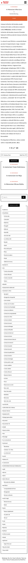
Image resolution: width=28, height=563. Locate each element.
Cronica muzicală (8, 278)
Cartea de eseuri (8, 323)
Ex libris (6, 378)
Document (4, 420)
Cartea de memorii (8, 342)
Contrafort (6, 219)
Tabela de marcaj (8, 261)
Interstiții (6, 232)
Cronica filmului (8, 274)
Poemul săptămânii (8, 511)
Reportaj (4, 527)
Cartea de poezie (8, 346)
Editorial (6, 229)
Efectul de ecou (7, 501)
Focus (5, 381)
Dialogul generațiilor (7, 417)
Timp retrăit (5, 550)
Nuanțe (5, 242)
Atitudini (4, 284)
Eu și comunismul (6, 440)
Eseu (3, 433)
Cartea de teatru (8, 355)
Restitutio (6, 394)
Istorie (3, 475)
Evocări (4, 456)
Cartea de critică (8, 316)
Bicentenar (6, 446)
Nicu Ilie (10, 558)
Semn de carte (7, 401)
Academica (5, 209)
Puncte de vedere (8, 255)
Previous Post (7, 155)
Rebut (5, 505)
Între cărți (6, 388)
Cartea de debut (8, 320)
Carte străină (7, 300)
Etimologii (4, 436)
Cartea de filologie (8, 326)
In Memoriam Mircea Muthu (14, 184)
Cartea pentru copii (8, 362)
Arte (3, 268)
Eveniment (5, 443)
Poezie (4, 508)
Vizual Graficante (16, 558)
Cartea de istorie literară (10, 339)
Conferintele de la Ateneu (8, 407)
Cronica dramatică (8, 271)
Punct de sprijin (7, 391)
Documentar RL (6, 423)
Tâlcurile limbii (6, 547)
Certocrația (6, 216)
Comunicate (5, 404)
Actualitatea (5, 213)
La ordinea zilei (7, 239)
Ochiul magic (5, 498)
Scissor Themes (6, 559)
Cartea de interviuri (8, 333)
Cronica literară (8, 372)
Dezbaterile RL (5, 414)
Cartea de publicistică (9, 352)
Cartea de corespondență (10, 313)
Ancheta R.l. (5, 265)
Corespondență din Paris (10, 488)
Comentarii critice (6, 290)
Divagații (6, 226)
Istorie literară (5, 479)
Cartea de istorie (8, 336)
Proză (3, 521)
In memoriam (14, 6)
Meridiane (4, 485)
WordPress (22, 559)
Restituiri (4, 531)
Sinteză (4, 537)
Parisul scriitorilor (8, 495)
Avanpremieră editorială (8, 287)
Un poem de (7, 514)
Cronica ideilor (7, 368)
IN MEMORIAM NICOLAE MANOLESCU (11, 466)
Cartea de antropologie (9, 307)
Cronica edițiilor (8, 365)
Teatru (5, 281)
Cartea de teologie (8, 359)
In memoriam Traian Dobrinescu (14, 167)
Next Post (22, 155)
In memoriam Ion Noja (14, 176)
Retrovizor (6, 398)
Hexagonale (7, 492)
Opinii (5, 245)
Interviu (4, 472)
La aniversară (7, 453)
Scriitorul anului (6, 534)
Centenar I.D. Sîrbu (8, 449)
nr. (17, 14)
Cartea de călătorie (8, 310)
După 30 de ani (7, 544)
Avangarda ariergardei (9, 297)
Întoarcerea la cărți (8, 385)
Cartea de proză (8, 349)
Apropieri (6, 294)
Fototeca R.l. (5, 459)
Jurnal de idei (7, 235)
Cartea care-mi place (9, 303)
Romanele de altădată (9, 482)
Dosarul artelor (6, 430)
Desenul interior (8, 375)
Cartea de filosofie (8, 329)
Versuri (5, 518)
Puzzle (5, 258)
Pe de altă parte (8, 248)
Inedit (3, 469)
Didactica (6, 222)
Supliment (4, 540)
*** (14, 12)
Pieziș (5, 252)
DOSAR (4, 427)
